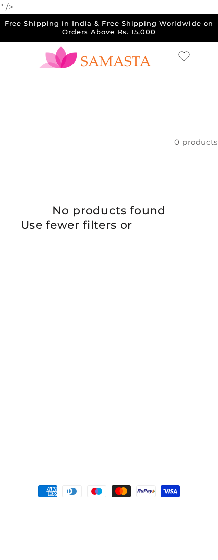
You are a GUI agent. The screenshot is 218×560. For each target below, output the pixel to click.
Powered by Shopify (113, 512)
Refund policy (181, 512)
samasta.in (59, 512)
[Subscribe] (185, 442)
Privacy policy (81, 529)
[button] (166, 56)
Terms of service (143, 529)
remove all (167, 225)
